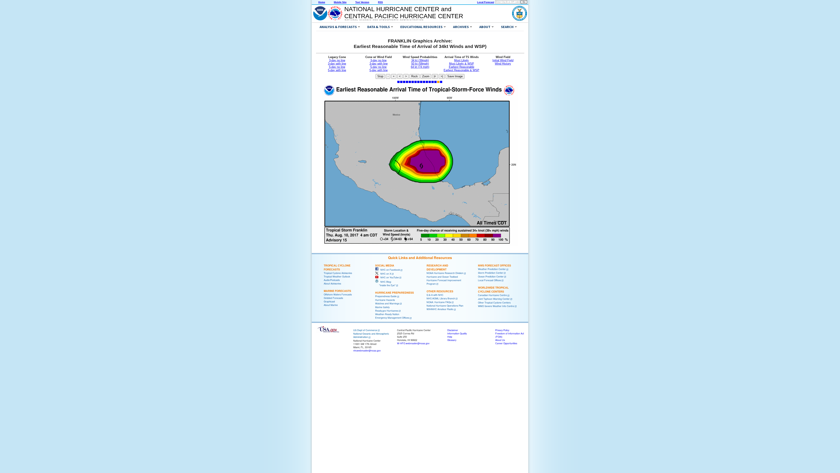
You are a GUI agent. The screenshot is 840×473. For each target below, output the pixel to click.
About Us (500, 340)
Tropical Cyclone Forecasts (337, 267)
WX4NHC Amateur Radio (440, 309)
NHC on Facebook (389, 269)
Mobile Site (340, 2)
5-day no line (337, 67)
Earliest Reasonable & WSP (461, 70)
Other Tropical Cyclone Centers (494, 302)
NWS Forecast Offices (494, 265)
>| (442, 76)
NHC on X (384, 273)
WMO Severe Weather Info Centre (496, 306)
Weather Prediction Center (492, 269)
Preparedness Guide (386, 296)
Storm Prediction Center (490, 272)
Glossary (451, 340)
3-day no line (337, 60)
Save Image (455, 76)
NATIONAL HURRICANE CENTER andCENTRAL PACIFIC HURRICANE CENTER (403, 12)
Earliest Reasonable (461, 67)
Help (449, 336)
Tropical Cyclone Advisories (338, 273)
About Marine (331, 305)
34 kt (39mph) (420, 60)
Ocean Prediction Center (491, 276)
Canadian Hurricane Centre (492, 295)
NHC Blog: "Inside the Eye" (385, 283)
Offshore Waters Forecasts (338, 294)
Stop (380, 76)
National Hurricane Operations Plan (445, 305)
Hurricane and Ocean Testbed (442, 276)
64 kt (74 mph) (420, 67)
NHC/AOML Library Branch (441, 298)
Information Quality (457, 333)
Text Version (362, 2)
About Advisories (332, 283)
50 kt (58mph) (420, 63)
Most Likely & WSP (461, 63)
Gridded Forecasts (333, 298)
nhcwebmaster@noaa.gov (367, 350)
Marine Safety (382, 307)
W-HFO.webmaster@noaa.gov (413, 343)
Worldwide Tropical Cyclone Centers (493, 289)
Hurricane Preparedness (394, 293)
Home (321, 2)
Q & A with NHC (435, 295)
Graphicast (329, 301)
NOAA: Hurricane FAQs (439, 302)
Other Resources (440, 291)
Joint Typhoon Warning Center (494, 298)
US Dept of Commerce (365, 330)
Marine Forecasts (337, 291)
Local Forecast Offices (489, 280)
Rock (414, 76)
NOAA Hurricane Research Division (445, 273)
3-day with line (337, 63)
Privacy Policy (502, 330)
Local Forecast (485, 2)
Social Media (384, 265)
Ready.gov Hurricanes (386, 310)
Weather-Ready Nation (387, 314)
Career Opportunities (506, 343)
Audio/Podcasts (332, 280)
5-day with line (337, 70)
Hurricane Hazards (385, 300)
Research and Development (437, 267)
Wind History (503, 63)
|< (435, 76)
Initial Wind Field (502, 60)
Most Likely (461, 60)
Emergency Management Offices (392, 317)
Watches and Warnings (387, 303)
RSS (380, 2)
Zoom (425, 76)
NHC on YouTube (388, 277)
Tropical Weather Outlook (337, 276)
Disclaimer (452, 330)
